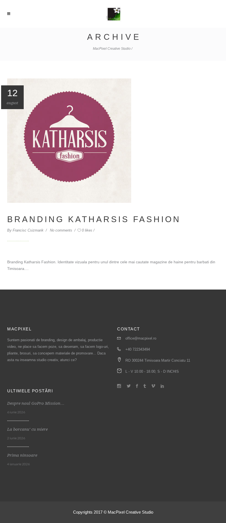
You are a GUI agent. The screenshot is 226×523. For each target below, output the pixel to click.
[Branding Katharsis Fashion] (69, 140)
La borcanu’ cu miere (27, 429)
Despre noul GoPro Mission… (35, 403)
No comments (61, 230)
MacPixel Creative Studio (112, 49)
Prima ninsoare (22, 455)
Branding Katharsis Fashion (94, 219)
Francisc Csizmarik (29, 230)
